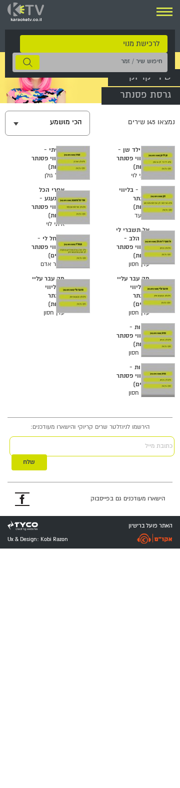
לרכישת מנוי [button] (141, 44)
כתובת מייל (158, 446)
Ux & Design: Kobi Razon (38, 539)
